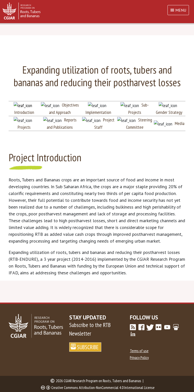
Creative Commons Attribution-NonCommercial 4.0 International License (103, 387)
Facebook (141, 327)
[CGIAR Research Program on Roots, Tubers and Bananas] (97, 11)
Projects (24, 127)
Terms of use (139, 350)
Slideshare (176, 327)
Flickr (159, 327)
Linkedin (133, 334)
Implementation (98, 112)
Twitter (150, 327)
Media (179, 123)
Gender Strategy (169, 112)
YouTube (167, 327)
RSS (133, 327)
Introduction (24, 112)
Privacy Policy (139, 357)
